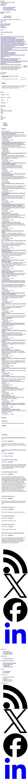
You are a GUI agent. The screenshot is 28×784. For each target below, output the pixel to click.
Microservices (13, 41)
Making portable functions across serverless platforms (13, 403)
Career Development (19, 36)
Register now (25, 66)
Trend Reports (8, 23)
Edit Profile (3, 5)
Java (11, 42)
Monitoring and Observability (17, 45)
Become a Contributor (8, 664)
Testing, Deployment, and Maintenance (9, 44)
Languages (19, 42)
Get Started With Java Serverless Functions (11, 409)
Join (5, 20)
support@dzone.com (7, 680)
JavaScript (14, 42)
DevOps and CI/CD (10, 61)
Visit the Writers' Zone (8, 666)
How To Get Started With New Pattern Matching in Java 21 (14, 438)
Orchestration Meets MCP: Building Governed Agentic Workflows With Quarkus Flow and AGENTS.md (13, 143)
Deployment (20, 44)
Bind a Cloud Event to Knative (8, 396)
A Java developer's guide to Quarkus (9, 387)
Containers (3, 41)
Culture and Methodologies (6, 36)
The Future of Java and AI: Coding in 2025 (11, 222)
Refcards (2, 23)
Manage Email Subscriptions (9, 7)
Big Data (13, 39)
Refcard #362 (4, 421)
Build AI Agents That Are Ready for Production (17, 47)
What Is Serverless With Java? (8, 496)
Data (17, 39)
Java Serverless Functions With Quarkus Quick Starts (13, 323)
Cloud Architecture (19, 40)
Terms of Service (7, 671)
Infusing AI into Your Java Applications (10, 213)
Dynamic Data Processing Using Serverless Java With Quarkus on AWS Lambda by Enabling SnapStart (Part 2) (13, 282)
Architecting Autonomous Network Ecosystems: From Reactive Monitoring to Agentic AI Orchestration (13, 205)
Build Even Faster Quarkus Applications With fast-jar (13, 532)
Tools (22, 42)
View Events (3, 32)
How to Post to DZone (8, 8)
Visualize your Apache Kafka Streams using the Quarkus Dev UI (14, 450)
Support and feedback (8, 652)
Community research (7, 653)
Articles (5, 122)
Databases (20, 39)
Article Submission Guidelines (9, 9)
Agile (13, 36)
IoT (23, 39)
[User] (1, 22)
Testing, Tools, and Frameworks (7, 46)
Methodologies (4, 37)
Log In (2, 20)
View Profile (7, 12)
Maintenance (8, 45)
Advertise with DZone (8, 658)
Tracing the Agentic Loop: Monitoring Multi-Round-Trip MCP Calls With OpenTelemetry (14, 163)
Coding (2, 42)
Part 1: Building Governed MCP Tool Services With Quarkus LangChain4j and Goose (13, 133)
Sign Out (2, 12)
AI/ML (9, 39)
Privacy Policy (6, 672)
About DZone (6, 651)
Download (4, 425)
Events (2, 25)
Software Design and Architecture (8, 40)
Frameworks (6, 42)
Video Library (7, 25)
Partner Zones (4, 47)
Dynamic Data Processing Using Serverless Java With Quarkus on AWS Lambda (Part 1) (13, 293)
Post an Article (8, 16)
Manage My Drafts (7, 17)
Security (24, 41)
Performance (19, 41)
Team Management (11, 37)
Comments (5, 125)
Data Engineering (4, 39)
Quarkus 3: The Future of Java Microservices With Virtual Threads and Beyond (12, 271)
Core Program (6, 665)
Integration (7, 41)
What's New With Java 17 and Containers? (11, 349)
